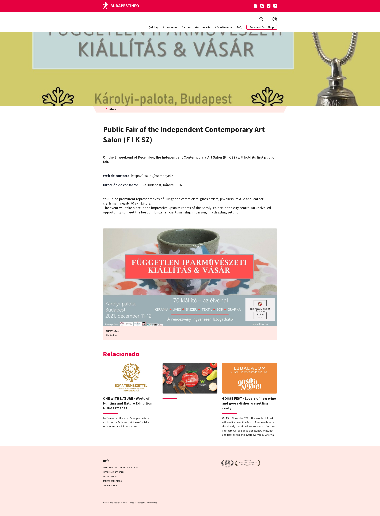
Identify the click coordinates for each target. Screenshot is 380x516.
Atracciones (170, 27)
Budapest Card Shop (262, 27)
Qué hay (153, 27)
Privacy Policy (110, 476)
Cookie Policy (110, 485)
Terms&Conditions (112, 481)
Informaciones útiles (114, 472)
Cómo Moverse (223, 27)
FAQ (239, 27)
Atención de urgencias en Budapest (120, 467)
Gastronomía (202, 27)
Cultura (186, 27)
